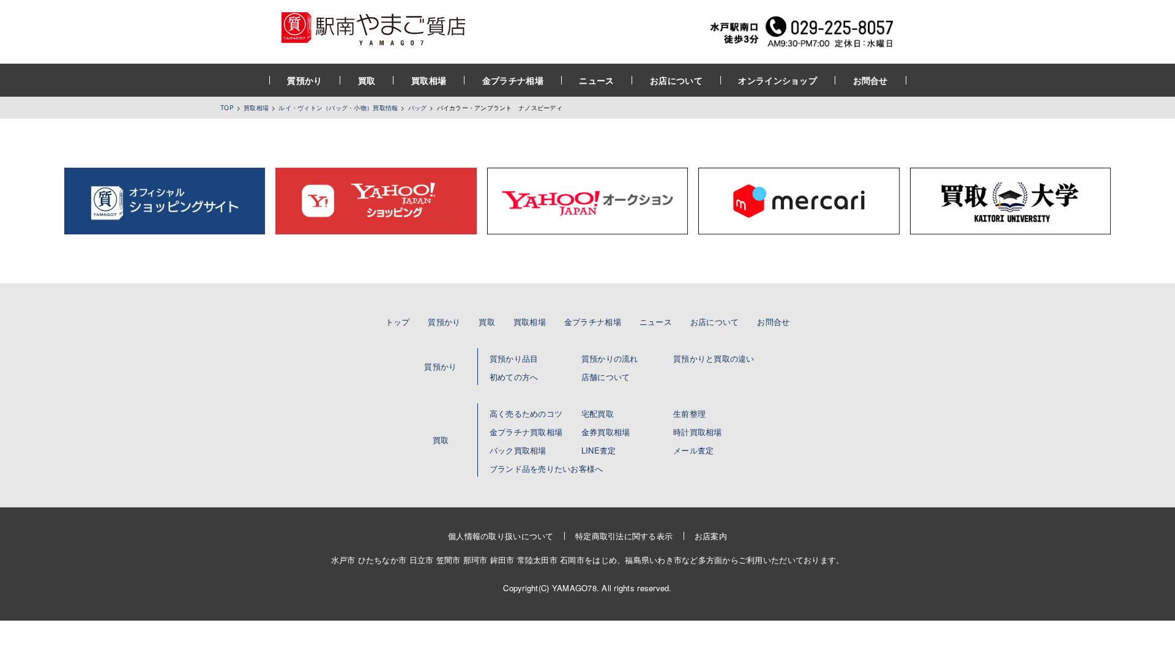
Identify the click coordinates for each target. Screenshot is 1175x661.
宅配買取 (597, 413)
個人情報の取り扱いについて (500, 536)
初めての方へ (514, 377)
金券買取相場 (605, 432)
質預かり (304, 80)
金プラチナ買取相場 (526, 432)
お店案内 (711, 536)
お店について (676, 80)
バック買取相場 (518, 450)
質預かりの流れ (609, 358)
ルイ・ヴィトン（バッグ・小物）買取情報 (338, 107)
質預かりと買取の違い (714, 358)
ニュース (596, 80)
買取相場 (428, 80)
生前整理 (689, 413)
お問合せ (870, 80)
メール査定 (693, 450)
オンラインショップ (777, 80)
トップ (398, 321)
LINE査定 (598, 450)
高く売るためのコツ (526, 413)
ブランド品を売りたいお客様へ (546, 468)
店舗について (605, 377)
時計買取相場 (697, 432)
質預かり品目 (514, 358)
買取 (367, 80)
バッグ (417, 107)
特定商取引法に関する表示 (624, 536)
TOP (227, 107)
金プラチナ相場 (512, 80)
